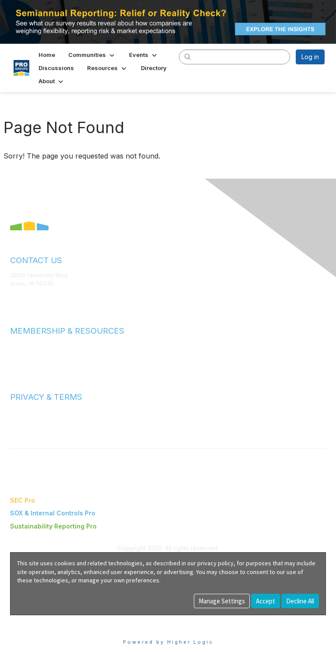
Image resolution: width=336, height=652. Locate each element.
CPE (16, 362)
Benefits (22, 353)
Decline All (300, 601)
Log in (310, 56)
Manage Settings (222, 601)
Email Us (21, 296)
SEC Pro (22, 500)
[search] (188, 56)
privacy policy (215, 563)
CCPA (18, 428)
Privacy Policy (29, 419)
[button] (92, 54)
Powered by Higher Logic (168, 642)
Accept (265, 601)
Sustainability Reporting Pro (53, 526)
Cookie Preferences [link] (39, 619)
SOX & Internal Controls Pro (52, 513)
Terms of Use (28, 411)
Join (16, 345)
